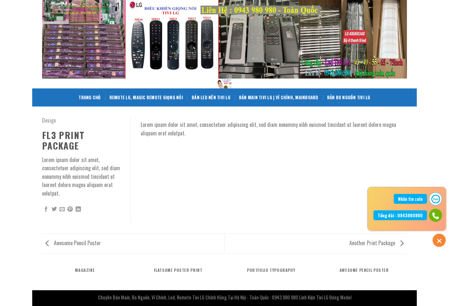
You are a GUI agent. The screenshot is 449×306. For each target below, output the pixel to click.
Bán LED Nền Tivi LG (211, 97)
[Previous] (154, 122)
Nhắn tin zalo (410, 199)
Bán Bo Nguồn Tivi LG (348, 97)
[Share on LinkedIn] (78, 209)
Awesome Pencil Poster (77, 243)
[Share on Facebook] (46, 209)
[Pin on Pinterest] (70, 209)
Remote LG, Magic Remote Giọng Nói (146, 97)
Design (49, 120)
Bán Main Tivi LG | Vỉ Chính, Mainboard (279, 97)
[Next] (393, 122)
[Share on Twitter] (54, 209)
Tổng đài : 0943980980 (400, 215)
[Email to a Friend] (62, 209)
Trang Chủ (90, 97)
